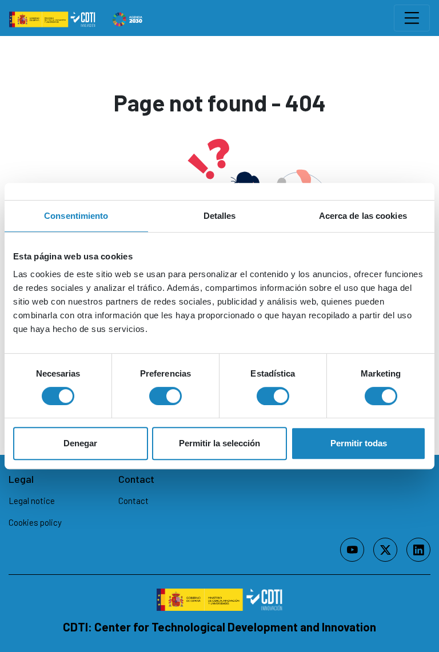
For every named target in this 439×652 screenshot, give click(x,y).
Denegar (80, 443)
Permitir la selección (219, 443)
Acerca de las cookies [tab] (363, 216)
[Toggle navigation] (412, 18)
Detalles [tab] (219, 216)
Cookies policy (35, 522)
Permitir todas (358, 443)
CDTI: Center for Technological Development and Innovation (219, 627)
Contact (133, 500)
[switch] (165, 396)
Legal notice (32, 500)
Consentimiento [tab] (76, 216)
